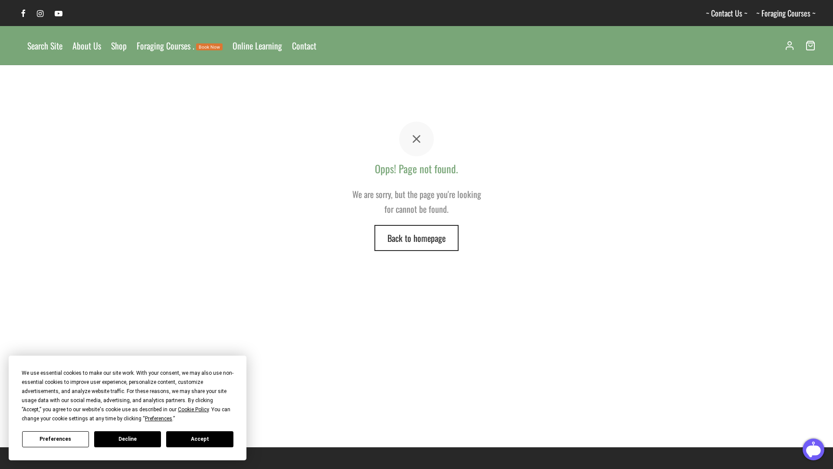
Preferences (55, 439)
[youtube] (58, 13)
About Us (86, 45)
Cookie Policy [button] (193, 409)
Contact (304, 45)
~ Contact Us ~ (727, 13)
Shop (119, 45)
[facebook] (23, 13)
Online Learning (257, 45)
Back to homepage (416, 237)
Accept (200, 439)
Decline (127, 439)
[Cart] (810, 45)
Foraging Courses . (178, 45)
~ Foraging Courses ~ (786, 13)
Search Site (44, 45)
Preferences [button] (158, 419)
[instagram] (40, 13)
